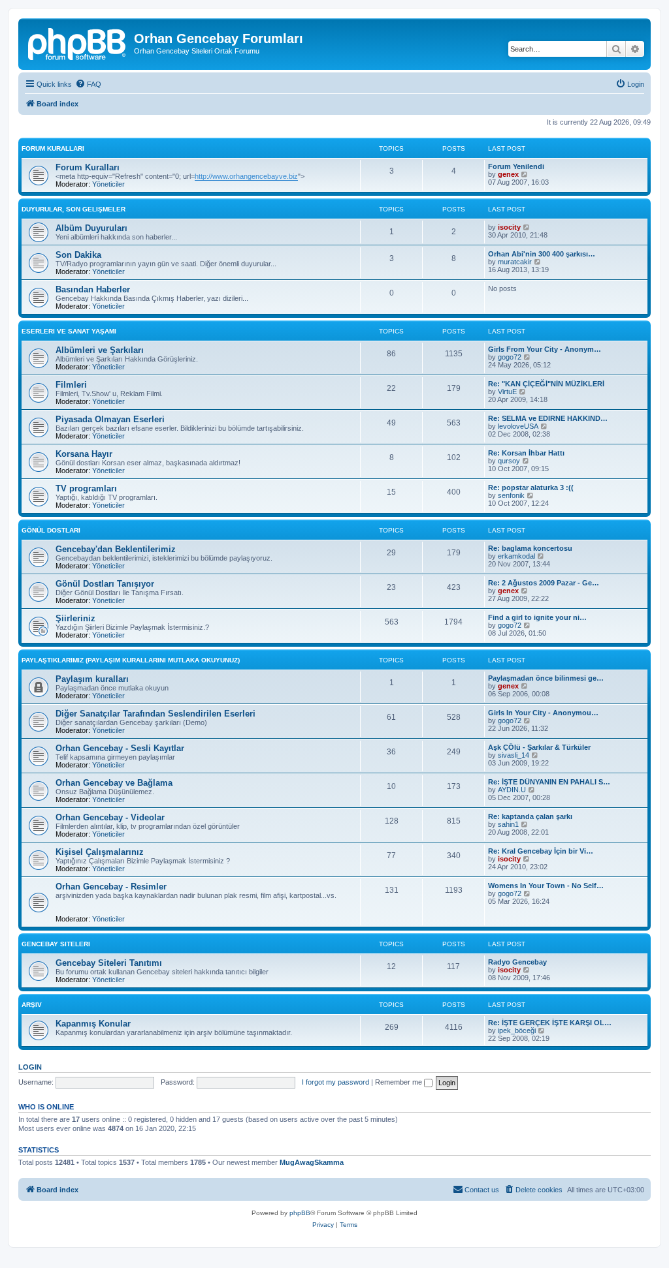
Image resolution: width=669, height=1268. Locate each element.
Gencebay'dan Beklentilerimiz (116, 549)
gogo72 (509, 357)
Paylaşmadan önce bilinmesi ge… (546, 678)
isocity (509, 227)
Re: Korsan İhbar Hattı (526, 453)
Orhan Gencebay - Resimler (111, 886)
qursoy (509, 461)
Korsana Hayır (84, 454)
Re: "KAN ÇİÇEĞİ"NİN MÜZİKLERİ (546, 384)
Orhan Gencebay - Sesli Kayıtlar (120, 748)
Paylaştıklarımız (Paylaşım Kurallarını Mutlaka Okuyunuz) (131, 660)
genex (508, 174)
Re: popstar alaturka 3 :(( (531, 487)
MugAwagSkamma (312, 1162)
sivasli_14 (513, 755)
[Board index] (78, 42)
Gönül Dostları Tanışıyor (105, 584)
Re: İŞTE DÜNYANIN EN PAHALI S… (549, 782)
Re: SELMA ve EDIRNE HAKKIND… (548, 418)
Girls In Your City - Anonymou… (543, 713)
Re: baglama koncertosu (530, 548)
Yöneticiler (108, 184)
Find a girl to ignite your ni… (537, 617)
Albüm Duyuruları (91, 228)
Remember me (399, 1082)
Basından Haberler (93, 289)
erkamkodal (516, 556)
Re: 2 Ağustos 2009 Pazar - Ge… (543, 583)
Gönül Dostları (51, 530)
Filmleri (71, 385)
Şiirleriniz (75, 618)
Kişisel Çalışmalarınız (100, 852)
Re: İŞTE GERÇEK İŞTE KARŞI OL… (550, 1023)
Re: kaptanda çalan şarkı (530, 816)
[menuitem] (88, 84)
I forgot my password (335, 1082)
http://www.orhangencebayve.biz (246, 176)
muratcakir (515, 262)
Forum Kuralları (53, 148)
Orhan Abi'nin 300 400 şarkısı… (541, 254)
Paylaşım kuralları (92, 679)
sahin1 (508, 824)
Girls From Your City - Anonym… (544, 349)
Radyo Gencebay (517, 962)
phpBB (299, 1212)
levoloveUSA (518, 426)
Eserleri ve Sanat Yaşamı (69, 331)
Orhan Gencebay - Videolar (110, 817)
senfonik (511, 495)
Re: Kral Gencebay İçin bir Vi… (540, 851)
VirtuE (507, 391)
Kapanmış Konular (93, 1023)
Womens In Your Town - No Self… (546, 885)
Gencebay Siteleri (56, 944)
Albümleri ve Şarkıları (100, 350)
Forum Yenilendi (516, 166)
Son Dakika (78, 255)
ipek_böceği (517, 1030)
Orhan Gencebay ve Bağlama (114, 783)
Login (30, 1067)
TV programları (86, 488)
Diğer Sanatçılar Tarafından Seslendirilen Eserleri (155, 714)
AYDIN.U (512, 790)
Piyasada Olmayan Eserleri (110, 419)
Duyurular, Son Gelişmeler (73, 209)
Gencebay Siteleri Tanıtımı (109, 963)
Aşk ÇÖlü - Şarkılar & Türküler (539, 747)
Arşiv (32, 1004)
